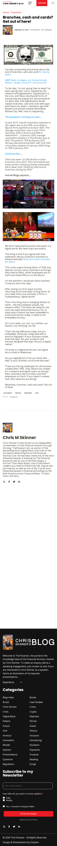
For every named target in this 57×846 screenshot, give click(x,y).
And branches (12, 153)
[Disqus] (28, 517)
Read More (8, 682)
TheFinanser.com (21, 448)
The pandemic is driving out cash (22, 117)
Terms (27, 819)
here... (17, 476)
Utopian (34, 842)
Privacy (34, 819)
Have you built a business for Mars (27, 260)
